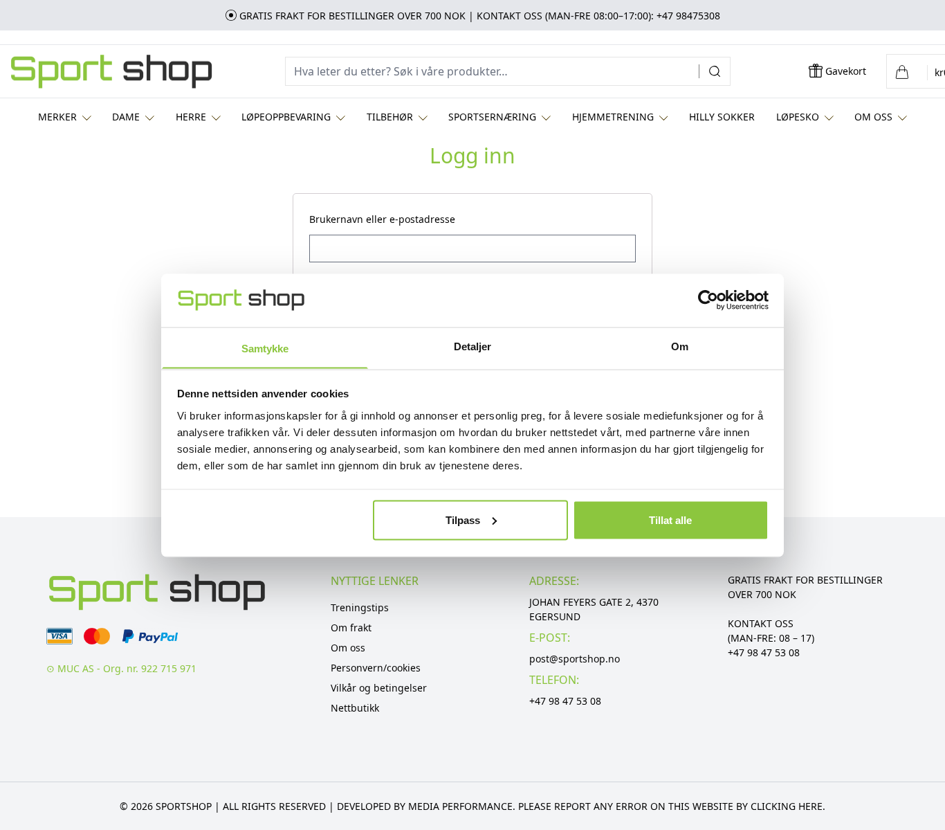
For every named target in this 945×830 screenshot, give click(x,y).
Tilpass (463, 519)
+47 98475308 (688, 15)
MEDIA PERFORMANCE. (461, 806)
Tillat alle (670, 519)
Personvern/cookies (376, 667)
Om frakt (351, 627)
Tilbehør (390, 116)
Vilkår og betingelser (379, 687)
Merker (57, 116)
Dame (126, 116)
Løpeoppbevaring (286, 116)
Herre (191, 116)
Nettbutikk (355, 707)
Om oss (873, 116)
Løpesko (797, 116)
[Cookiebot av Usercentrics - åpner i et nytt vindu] (708, 299)
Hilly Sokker (722, 116)
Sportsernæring (492, 116)
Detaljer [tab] (473, 346)
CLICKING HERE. (788, 806)
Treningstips (360, 607)
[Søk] (719, 71)
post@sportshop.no (574, 658)
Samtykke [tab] (265, 348)
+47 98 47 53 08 (565, 700)
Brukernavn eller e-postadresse (386, 219)
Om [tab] (679, 346)
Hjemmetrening (613, 116)
